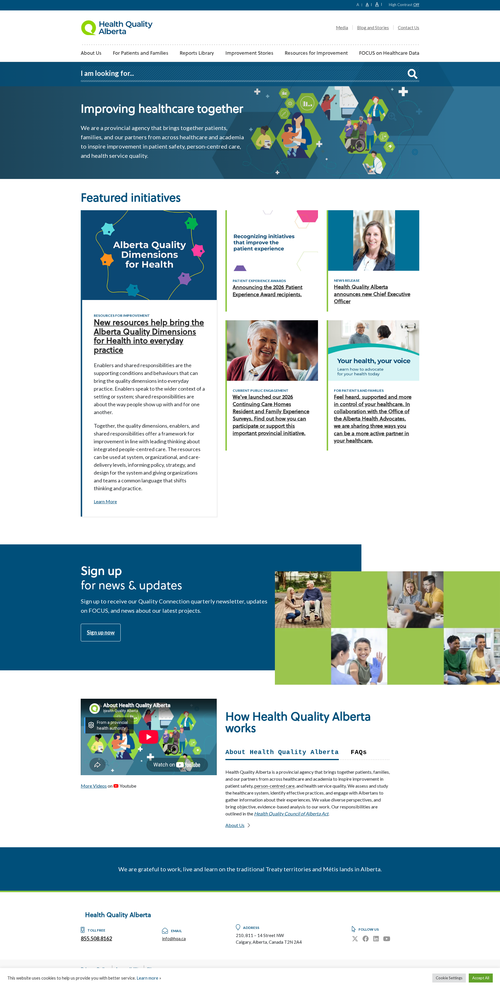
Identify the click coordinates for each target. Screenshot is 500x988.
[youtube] (386, 939)
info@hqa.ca (174, 938)
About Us (91, 53)
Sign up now (101, 632)
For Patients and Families (140, 53)
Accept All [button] (480, 978)
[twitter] (355, 939)
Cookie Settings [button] (449, 978)
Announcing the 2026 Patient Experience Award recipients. (267, 291)
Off (416, 4)
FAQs (359, 752)
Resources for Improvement (316, 53)
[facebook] (366, 939)
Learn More (105, 501)
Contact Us (408, 27)
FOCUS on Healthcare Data (389, 53)
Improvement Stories (249, 53)
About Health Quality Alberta (282, 752)
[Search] (412, 73)
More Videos (94, 785)
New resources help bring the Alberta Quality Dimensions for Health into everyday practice (149, 337)
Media (342, 27)
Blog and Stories (373, 27)
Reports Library (197, 53)
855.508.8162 (96, 938)
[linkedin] (376, 939)
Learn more (147, 978)
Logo (117, 27)
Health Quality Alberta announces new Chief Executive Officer (372, 294)
